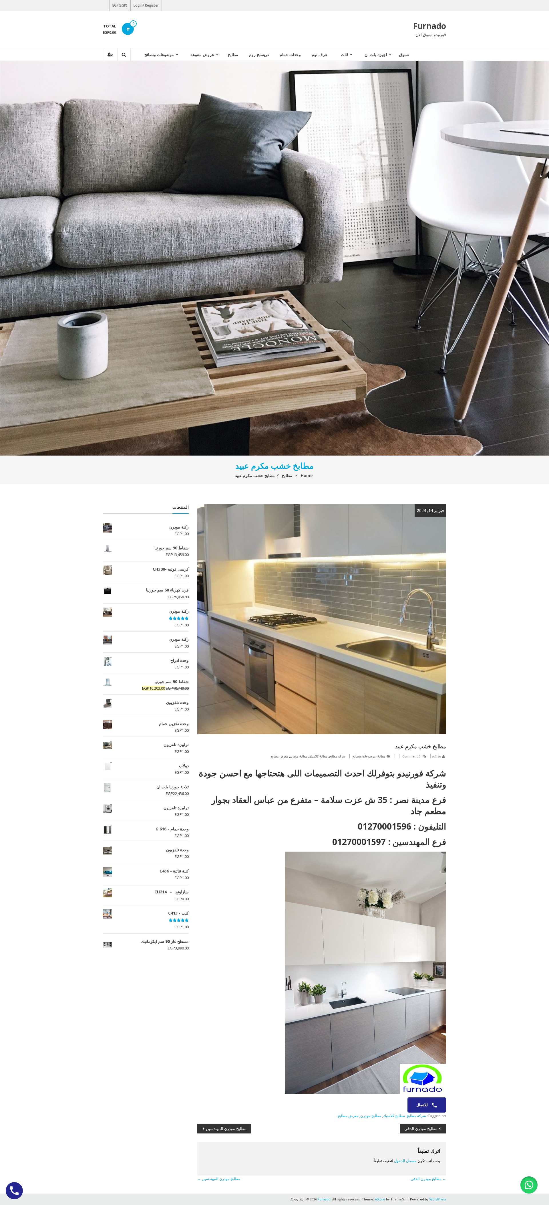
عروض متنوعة (202, 54)
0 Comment (411, 756)
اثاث (344, 54)
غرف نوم (319, 54)
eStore (380, 1199)
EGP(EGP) (119, 5)
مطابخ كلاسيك (318, 756)
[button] (529, 1185)
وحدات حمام (290, 54)
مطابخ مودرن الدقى (420, 1128)
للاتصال (422, 1104)
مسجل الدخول (405, 1160)
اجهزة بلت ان (376, 54)
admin (436, 756)
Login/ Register (146, 5)
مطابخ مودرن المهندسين (226, 1128)
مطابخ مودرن (298, 756)
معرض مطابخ (279, 756)
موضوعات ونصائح (159, 54)
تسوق (404, 54)
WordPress (437, 1199)
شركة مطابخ (337, 756)
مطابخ (233, 54)
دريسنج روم (259, 54)
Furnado (429, 25)
